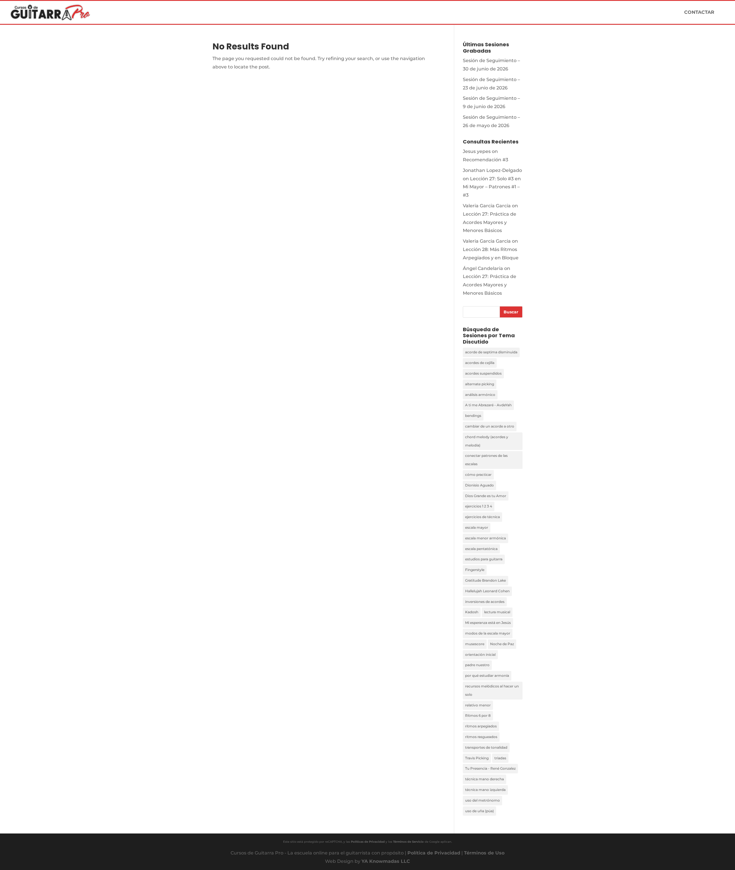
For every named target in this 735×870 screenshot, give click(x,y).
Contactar (699, 12)
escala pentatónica (481, 549)
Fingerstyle (474, 570)
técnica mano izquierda (485, 789)
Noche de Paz (502, 644)
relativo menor (478, 705)
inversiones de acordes (484, 601)
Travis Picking (477, 758)
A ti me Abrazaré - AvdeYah (488, 405)
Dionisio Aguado (479, 485)
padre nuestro (477, 665)
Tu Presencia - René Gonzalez (490, 768)
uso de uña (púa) (479, 811)
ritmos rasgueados (481, 737)
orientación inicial (480, 654)
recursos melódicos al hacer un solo (492, 690)
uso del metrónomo (482, 800)
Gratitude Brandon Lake (485, 580)
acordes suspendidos (483, 373)
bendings (473, 415)
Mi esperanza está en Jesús (488, 622)
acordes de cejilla (479, 363)
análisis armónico (480, 394)
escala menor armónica (485, 538)
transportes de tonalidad (486, 747)
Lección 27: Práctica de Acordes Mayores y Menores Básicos (489, 222)
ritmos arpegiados (481, 726)
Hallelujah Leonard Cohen (487, 591)
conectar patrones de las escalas (486, 459)
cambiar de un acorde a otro (489, 426)
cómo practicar (478, 474)
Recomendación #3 (485, 159)
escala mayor (476, 527)
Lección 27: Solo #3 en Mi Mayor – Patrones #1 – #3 (492, 187)
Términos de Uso (484, 853)
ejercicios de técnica (482, 517)
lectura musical (497, 612)
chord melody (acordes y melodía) (486, 441)
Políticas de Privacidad (368, 842)
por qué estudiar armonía (487, 675)
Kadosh (471, 612)
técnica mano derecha (484, 779)
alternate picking (479, 384)
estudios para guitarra (483, 559)
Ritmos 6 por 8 (478, 715)
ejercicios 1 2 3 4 (478, 506)
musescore (474, 644)
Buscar (511, 312)
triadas (500, 758)
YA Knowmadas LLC (385, 861)
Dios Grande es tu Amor (485, 496)
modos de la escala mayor (487, 633)
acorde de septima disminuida (491, 352)
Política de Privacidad (433, 853)
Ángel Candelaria (483, 268)
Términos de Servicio (408, 842)
